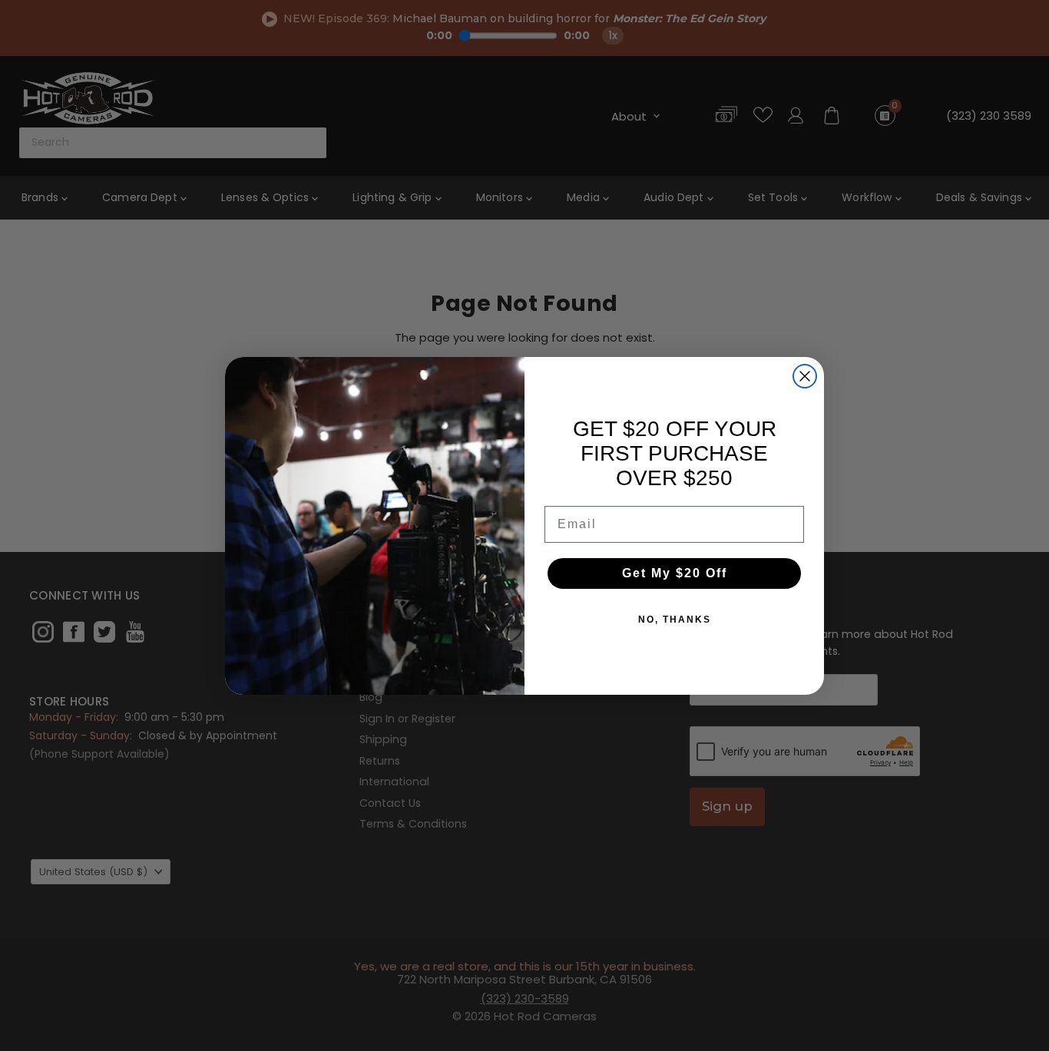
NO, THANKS (674, 619)
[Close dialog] (804, 376)
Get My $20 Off (674, 573)
